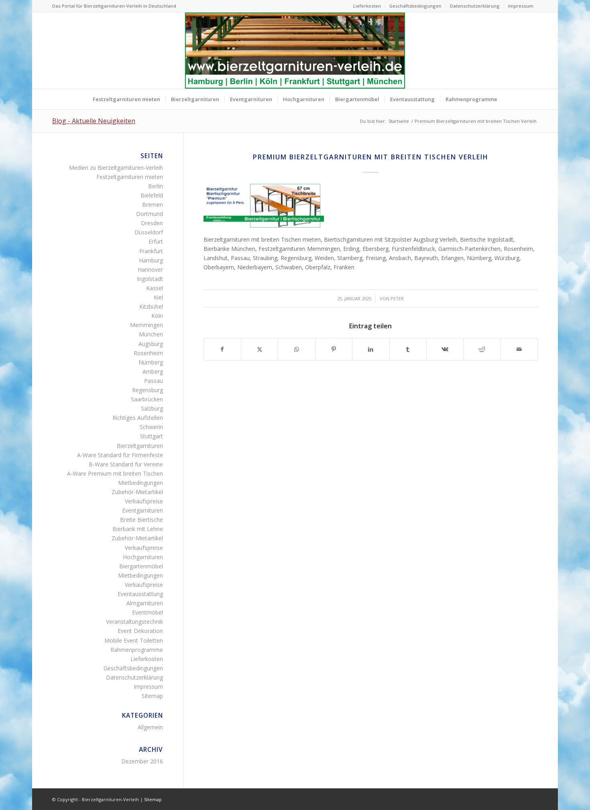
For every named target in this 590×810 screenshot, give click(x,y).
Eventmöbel (147, 612)
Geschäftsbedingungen (415, 6)
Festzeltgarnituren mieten (129, 177)
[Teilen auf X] (259, 349)
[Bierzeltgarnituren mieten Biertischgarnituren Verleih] (295, 50)
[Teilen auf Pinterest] (333, 349)
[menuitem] (367, 6)
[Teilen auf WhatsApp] (296, 349)
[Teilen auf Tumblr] (408, 349)
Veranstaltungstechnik (134, 621)
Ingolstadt (150, 279)
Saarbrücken (147, 399)
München (151, 334)
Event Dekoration (140, 631)
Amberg (152, 371)
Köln (157, 316)
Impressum (520, 6)
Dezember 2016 (142, 761)
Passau (153, 381)
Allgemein (150, 727)
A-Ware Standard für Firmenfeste (120, 455)
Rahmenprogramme (136, 649)
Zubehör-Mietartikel (137, 492)
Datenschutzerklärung (475, 6)
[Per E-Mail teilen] (519, 349)
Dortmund (149, 214)
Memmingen (146, 325)
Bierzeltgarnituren (140, 446)
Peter (397, 298)
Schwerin (151, 427)
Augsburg (150, 344)
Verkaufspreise (144, 501)
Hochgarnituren (143, 557)
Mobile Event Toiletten (133, 640)
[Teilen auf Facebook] (222, 349)
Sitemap (152, 696)
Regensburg (147, 390)
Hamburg (151, 260)
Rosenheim (148, 353)
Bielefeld (151, 195)
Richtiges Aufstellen (137, 417)
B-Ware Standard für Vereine (126, 464)
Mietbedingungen (140, 482)
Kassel (154, 288)
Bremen (152, 204)
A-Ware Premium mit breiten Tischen (115, 473)
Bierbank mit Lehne (137, 529)
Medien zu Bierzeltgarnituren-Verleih (116, 167)
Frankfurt (151, 251)
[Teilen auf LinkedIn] (370, 349)
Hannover (150, 269)
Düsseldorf (148, 232)
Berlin (155, 186)
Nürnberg (150, 362)
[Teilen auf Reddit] (482, 349)
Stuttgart (151, 436)
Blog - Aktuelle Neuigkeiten (93, 120)
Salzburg (152, 408)
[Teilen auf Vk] (445, 349)
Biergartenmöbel (141, 566)
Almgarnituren (144, 603)
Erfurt (156, 241)
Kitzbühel (151, 306)
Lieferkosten (367, 6)
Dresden (152, 223)
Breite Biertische (141, 519)
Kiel (158, 297)
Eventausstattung (140, 594)
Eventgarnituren (142, 510)
